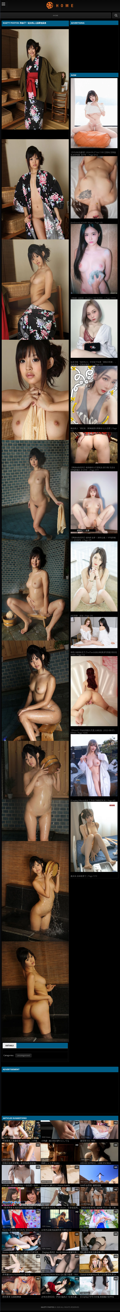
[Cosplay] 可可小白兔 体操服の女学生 (97, 1296)
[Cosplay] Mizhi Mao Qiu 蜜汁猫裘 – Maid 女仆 (60, 1274)
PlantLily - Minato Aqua (91, 1230)
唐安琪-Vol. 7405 (87, 1140)
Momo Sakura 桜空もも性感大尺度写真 (20, 1252)
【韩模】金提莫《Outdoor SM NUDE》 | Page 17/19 (93, 298)
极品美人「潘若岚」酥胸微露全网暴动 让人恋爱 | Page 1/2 (94, 429)
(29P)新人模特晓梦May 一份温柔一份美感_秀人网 (21, 1185)
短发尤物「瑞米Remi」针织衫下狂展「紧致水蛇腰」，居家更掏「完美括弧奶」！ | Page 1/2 (93, 363)
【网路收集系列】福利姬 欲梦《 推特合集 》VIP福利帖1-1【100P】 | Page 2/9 (93, 538)
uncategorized (23, 1055)
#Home (55, 15)
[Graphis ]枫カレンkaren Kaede (55, 1185)
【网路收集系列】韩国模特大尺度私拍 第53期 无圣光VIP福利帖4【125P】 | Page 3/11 (93, 468)
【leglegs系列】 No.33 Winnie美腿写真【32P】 (60, 1252)
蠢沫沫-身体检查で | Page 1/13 (84, 876)
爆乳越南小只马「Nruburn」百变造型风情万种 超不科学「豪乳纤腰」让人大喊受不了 (60, 1207)
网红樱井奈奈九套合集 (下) (92, 1252)
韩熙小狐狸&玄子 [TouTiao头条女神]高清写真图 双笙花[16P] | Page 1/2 (94, 653)
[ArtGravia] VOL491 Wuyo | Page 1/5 (86, 222)
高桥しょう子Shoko (50, 1163)
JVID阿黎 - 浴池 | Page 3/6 (82, 615)
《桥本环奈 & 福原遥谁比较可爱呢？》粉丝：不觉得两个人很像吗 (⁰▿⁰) (21, 1207)
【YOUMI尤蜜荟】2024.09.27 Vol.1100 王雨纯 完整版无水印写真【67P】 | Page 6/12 (93, 153)
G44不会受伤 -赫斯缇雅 (90, 1185)
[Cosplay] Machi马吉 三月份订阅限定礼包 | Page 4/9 (93, 800)
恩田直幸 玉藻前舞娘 (11, 1296)
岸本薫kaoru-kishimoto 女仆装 (16, 1274)
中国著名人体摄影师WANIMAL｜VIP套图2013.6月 (21, 1140)
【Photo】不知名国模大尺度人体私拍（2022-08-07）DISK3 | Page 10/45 (93, 731)
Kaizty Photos (60, 5)
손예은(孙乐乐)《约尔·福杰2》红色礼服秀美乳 (60, 1296)
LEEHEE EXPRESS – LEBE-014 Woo (95, 1163)
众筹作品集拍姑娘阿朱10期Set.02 (56, 1230)
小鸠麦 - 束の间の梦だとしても (55, 1140)
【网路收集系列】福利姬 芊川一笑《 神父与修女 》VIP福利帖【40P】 (99, 1207)
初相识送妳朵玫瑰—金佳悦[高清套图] (19, 1163)
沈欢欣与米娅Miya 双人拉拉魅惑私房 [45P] (99, 1274)
